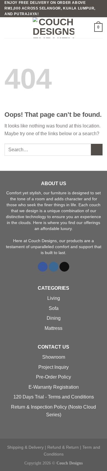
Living (53, 298)
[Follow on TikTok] (64, 267)
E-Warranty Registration (54, 387)
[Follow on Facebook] (43, 267)
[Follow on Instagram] (54, 267)
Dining (54, 318)
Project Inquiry (53, 367)
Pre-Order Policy (53, 376)
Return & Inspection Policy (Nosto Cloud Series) (53, 410)
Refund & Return (63, 447)
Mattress (53, 328)
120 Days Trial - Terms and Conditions (53, 396)
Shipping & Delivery (25, 447)
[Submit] (97, 149)
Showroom (53, 357)
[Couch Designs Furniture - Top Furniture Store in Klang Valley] (53, 27)
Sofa (54, 308)
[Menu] (8, 27)
